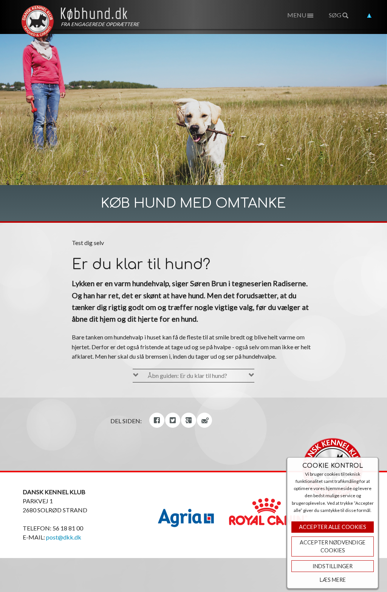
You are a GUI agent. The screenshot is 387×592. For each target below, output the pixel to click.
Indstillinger (333, 566)
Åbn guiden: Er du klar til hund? (187, 375)
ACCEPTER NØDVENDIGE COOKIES (332, 546)
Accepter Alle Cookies (332, 527)
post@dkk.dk (63, 537)
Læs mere (333, 580)
